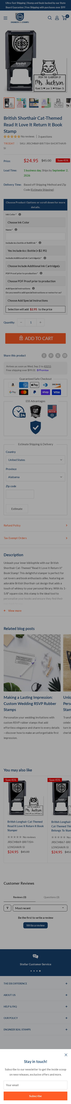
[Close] (66, 1054)
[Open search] (50, 18)
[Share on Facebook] (44, 355)
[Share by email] (64, 355)
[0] (64, 18)
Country (11, 451)
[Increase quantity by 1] (40, 322)
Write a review (35, 925)
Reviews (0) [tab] (19, 897)
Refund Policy (12, 525)
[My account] (57, 18)
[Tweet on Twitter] (57, 355)
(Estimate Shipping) (42, 189)
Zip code (11, 486)
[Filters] (7, 908)
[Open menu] (5, 18)
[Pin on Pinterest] (51, 355)
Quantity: (9, 322)
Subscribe (35, 1096)
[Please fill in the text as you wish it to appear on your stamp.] (16, 229)
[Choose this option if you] (45, 258)
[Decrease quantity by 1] (21, 322)
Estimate (17, 508)
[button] (12, 136)
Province (11, 469)
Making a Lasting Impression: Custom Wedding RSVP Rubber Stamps (30, 703)
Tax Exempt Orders (15, 538)
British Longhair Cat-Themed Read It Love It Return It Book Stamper (25, 826)
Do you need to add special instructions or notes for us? (34, 292)
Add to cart (39, 338)
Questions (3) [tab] (51, 897)
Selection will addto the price (30, 309)
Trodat (9, 143)
